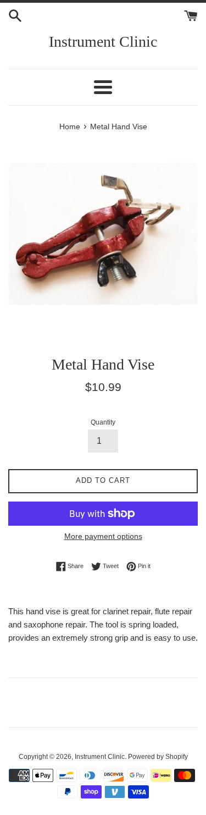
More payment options (103, 536)
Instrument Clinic (103, 41)
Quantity (103, 422)
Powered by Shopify (158, 757)
